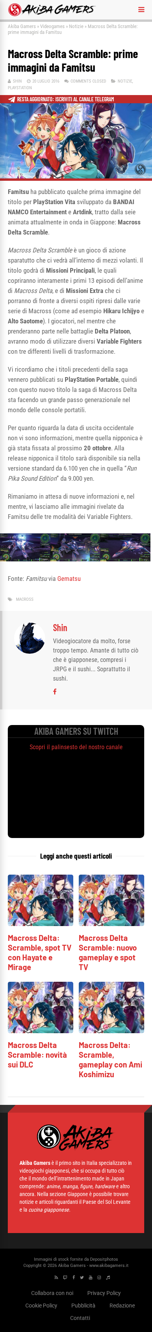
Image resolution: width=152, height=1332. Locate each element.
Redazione (122, 1305)
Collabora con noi (52, 1293)
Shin (17, 81)
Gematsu (69, 578)
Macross (25, 599)
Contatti (80, 1318)
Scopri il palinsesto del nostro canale (76, 747)
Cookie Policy (41, 1305)
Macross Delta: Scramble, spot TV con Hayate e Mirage (39, 952)
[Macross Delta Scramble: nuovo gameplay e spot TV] (111, 924)
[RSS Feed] (56, 1278)
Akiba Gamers (22, 26)
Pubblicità (83, 1305)
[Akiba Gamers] (52, 15)
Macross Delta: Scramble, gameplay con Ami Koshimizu (110, 1059)
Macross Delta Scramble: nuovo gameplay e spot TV (108, 952)
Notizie (76, 26)
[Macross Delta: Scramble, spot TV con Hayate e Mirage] (40, 924)
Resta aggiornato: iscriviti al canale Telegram (65, 99)
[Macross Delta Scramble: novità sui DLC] (40, 1031)
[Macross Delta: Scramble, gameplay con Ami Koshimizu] (111, 1031)
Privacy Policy (104, 1293)
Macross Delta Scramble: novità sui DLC (37, 1054)
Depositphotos (104, 1259)
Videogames (52, 26)
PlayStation (20, 87)
